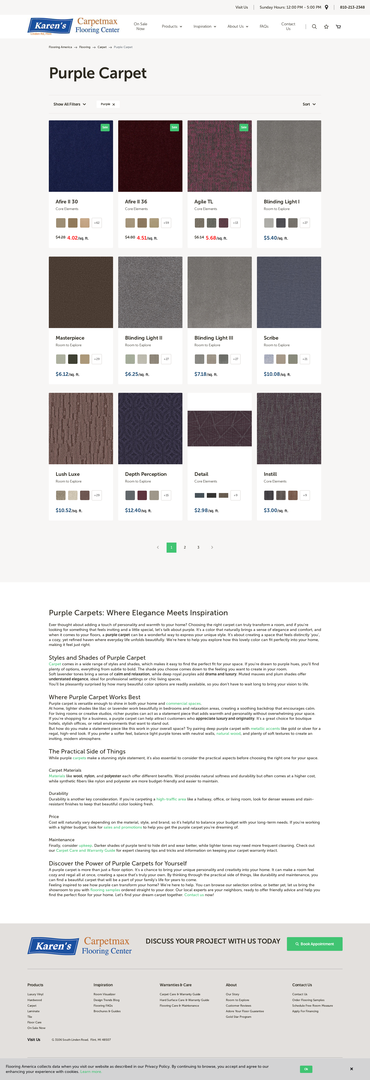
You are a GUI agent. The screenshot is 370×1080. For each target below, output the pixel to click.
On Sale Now (140, 26)
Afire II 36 (136, 202)
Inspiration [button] (203, 26)
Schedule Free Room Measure (312, 1005)
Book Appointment (317, 944)
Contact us (194, 894)
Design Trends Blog (106, 1000)
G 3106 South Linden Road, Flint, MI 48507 (81, 1040)
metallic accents (265, 728)
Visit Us (242, 7)
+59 (166, 223)
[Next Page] (212, 548)
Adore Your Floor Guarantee (245, 1011)
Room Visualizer (104, 994)
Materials (57, 776)
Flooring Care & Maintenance (179, 1005)
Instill (270, 474)
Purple (105, 104)
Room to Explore (237, 1000)
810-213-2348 (352, 7)
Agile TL (203, 202)
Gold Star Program (238, 1017)
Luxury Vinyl (35, 994)
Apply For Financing (305, 1011)
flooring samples (105, 890)
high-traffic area (171, 799)
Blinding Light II (143, 338)
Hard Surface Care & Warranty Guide (184, 1000)
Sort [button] (306, 104)
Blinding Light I (282, 202)
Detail (201, 474)
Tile (29, 1017)
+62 (97, 223)
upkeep (85, 845)
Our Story (232, 994)
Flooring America (60, 47)
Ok (306, 1069)
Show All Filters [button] (67, 104)
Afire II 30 (67, 202)
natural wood (228, 733)
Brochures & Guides (107, 1011)
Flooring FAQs (103, 1005)
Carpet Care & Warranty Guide (180, 994)
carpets (79, 758)
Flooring (84, 47)
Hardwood (34, 1000)
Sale (105, 127)
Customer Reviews (238, 1005)
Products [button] (170, 26)
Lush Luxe (68, 474)
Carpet (102, 47)
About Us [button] (236, 26)
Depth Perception (146, 474)
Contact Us (288, 26)
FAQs (264, 26)
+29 (97, 359)
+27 (305, 223)
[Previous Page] (158, 548)
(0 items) (338, 26)
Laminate (33, 1011)
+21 (305, 359)
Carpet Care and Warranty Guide (85, 850)
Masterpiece (70, 338)
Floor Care (34, 1022)
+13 (235, 223)
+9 (235, 495)
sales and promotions (123, 827)
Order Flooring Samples (308, 1000)
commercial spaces (183, 703)
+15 (166, 495)
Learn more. (91, 1071)
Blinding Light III (213, 338)
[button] (314, 26)
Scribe (271, 338)
